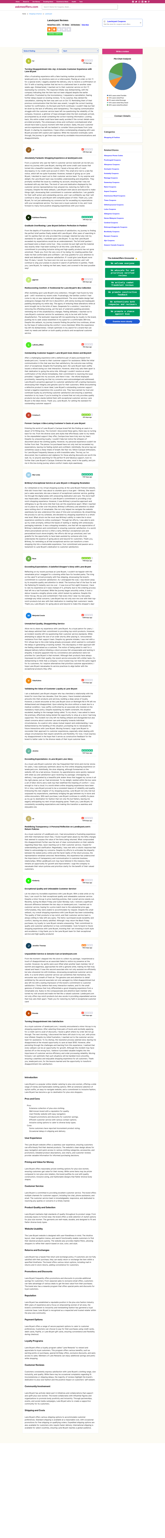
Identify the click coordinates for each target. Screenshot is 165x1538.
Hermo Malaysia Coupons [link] (114, 218)
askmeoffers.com (26, 6)
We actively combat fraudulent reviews (122, 283)
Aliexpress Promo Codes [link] (113, 155)
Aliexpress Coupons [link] (112, 164)
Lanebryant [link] (48, 14)
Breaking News (48, 1)
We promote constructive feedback (122, 293)
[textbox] (80, 7)
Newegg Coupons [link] (111, 178)
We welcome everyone (122, 263)
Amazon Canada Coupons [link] (114, 245)
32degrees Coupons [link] (112, 214)
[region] (130, 36)
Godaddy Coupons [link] (111, 173)
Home (18, 1)
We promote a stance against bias (122, 312)
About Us (26, 1)
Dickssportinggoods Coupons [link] (115, 227)
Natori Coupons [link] (110, 187)
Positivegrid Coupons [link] (112, 160)
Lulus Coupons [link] (110, 209)
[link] (33, 30)
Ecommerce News (62, 1)
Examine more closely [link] (122, 321)
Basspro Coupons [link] (111, 236)
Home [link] (24, 14)
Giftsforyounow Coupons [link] (114, 205)
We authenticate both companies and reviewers (122, 303)
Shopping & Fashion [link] (35, 14)
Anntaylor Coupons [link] (111, 169)
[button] (122, 263)
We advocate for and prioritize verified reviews (122, 273)
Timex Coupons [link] (110, 200)
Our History (36, 1)
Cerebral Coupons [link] (111, 222)
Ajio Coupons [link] (109, 240)
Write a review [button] (122, 51)
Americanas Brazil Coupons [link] (114, 196)
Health (74, 1)
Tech (80, 1)
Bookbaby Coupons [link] (111, 231)
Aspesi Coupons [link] (110, 191)
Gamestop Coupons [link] (111, 182)
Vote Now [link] (85, 25)
